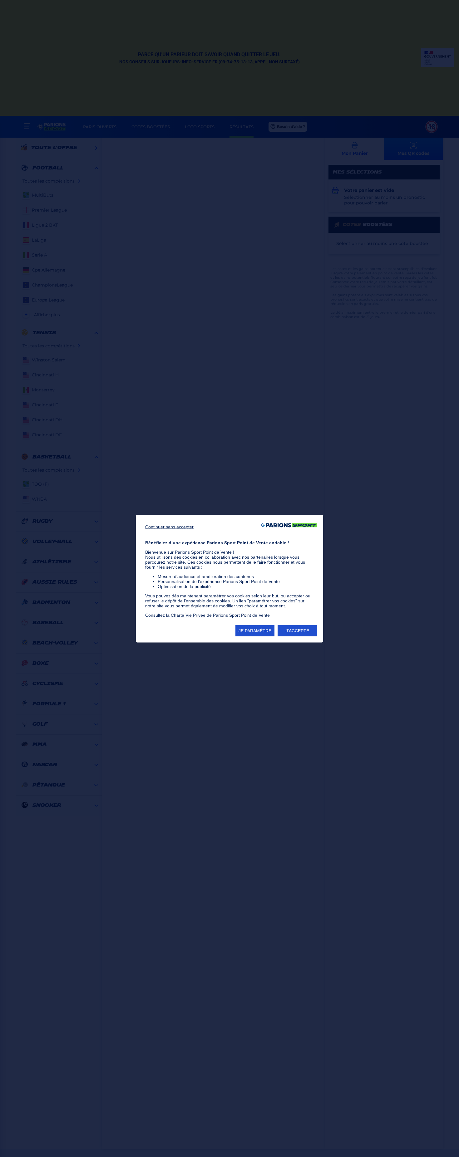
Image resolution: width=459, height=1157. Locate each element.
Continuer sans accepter (169, 526)
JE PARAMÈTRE (255, 630)
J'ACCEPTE (297, 630)
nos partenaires (257, 556)
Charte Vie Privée (188, 614)
